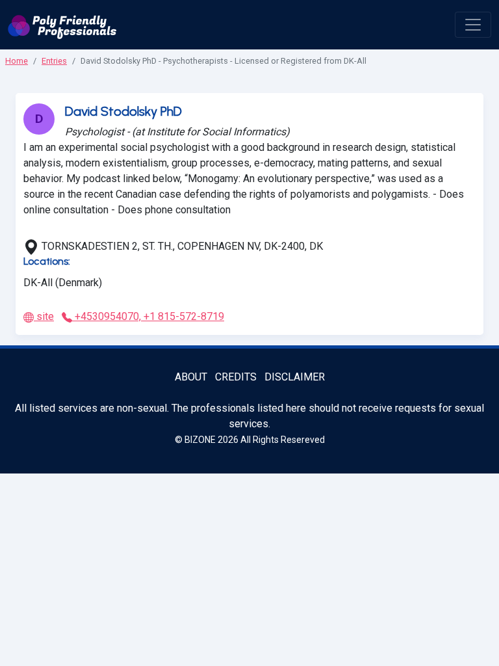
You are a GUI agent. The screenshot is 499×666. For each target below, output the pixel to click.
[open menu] (473, 25)
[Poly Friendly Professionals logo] (62, 24)
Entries (54, 61)
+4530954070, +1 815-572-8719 (148, 316)
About (191, 377)
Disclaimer (294, 377)
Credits (236, 377)
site (44, 316)
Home (16, 61)
